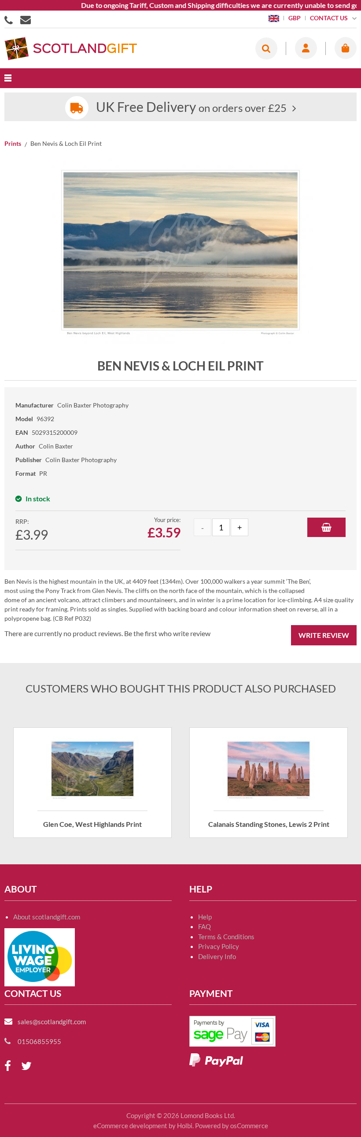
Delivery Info (217, 956)
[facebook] (7, 1066)
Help (205, 917)
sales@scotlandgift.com (52, 1022)
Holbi (184, 1126)
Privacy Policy (218, 946)
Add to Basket (326, 527)
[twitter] (26, 1066)
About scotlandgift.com (46, 917)
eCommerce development (130, 1126)
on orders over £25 (191, 107)
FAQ (204, 926)
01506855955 (10, 19)
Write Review (323, 635)
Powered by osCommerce (231, 1126)
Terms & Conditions (226, 937)
